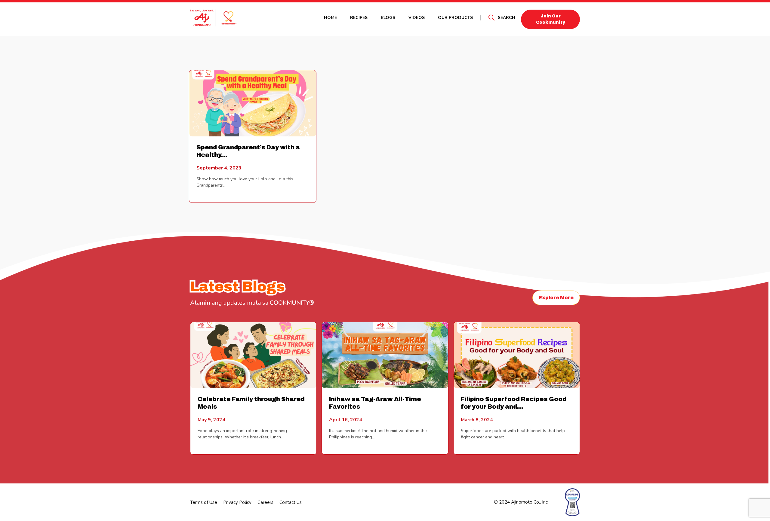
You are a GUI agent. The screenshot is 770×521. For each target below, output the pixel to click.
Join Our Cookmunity (550, 19)
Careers (265, 502)
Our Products (455, 17)
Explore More (556, 297)
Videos (416, 17)
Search (506, 17)
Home (330, 17)
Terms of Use (203, 502)
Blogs (388, 17)
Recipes (359, 17)
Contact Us (290, 502)
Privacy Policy (237, 502)
